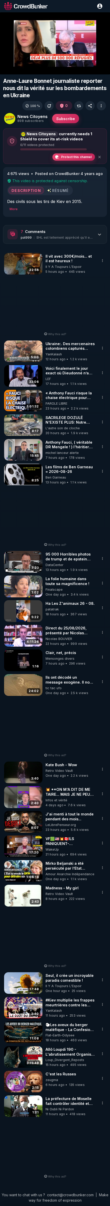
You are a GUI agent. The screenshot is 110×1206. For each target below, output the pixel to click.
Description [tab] (26, 190)
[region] (55, 43)
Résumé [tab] (60, 190)
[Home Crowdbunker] (26, 6)
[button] (32, 105)
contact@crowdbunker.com (70, 1195)
